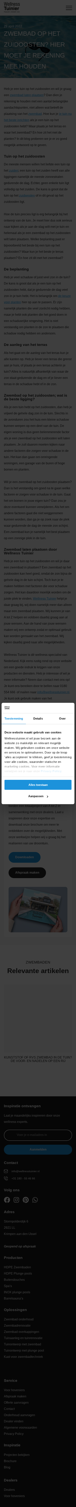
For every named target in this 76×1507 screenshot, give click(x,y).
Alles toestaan (38, 784)
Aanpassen (35, 796)
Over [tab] (62, 718)
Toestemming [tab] (13, 718)
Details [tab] (38, 718)
